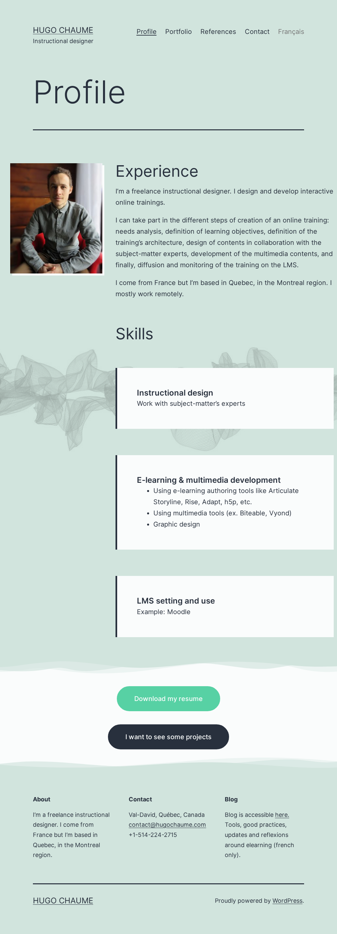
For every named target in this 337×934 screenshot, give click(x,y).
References (218, 32)
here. (282, 814)
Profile (147, 32)
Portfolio (178, 32)
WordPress (287, 900)
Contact (257, 32)
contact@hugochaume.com (167, 824)
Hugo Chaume (63, 30)
